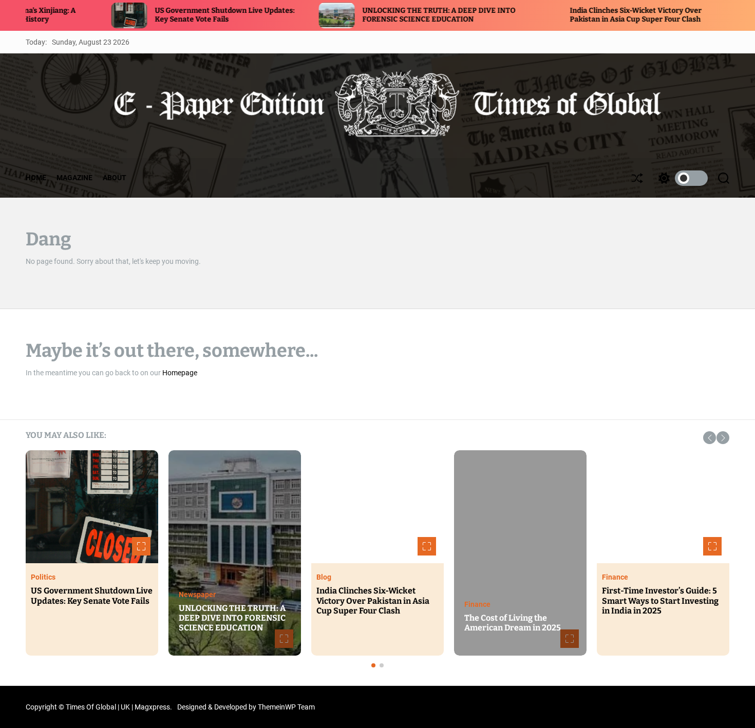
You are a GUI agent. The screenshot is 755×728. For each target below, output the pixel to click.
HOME (36, 178)
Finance (477, 604)
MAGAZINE (74, 178)
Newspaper (197, 594)
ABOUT (114, 178)
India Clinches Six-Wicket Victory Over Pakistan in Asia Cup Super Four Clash (584, 15)
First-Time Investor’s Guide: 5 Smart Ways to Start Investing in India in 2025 (660, 600)
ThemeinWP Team (286, 707)
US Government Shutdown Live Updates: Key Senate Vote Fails (172, 15)
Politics (43, 577)
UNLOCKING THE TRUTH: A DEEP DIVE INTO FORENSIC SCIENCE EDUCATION (386, 15)
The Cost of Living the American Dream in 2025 (512, 623)
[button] (709, 437)
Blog (323, 577)
